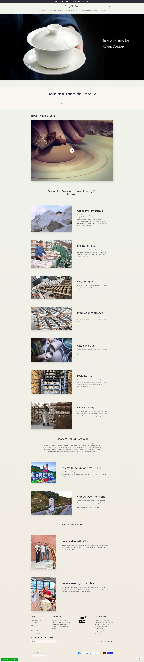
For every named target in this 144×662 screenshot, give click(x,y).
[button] (32, 6)
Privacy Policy (34, 630)
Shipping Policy (35, 625)
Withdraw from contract (9, 659)
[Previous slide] (66, 82)
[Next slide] (73, 82)
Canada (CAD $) (37, 655)
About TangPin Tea (36, 620)
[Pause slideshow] (77, 82)
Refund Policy (34, 623)
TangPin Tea (101, 656)
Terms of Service (35, 633)
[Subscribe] (83, 103)
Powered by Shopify (109, 656)
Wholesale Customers (37, 628)
